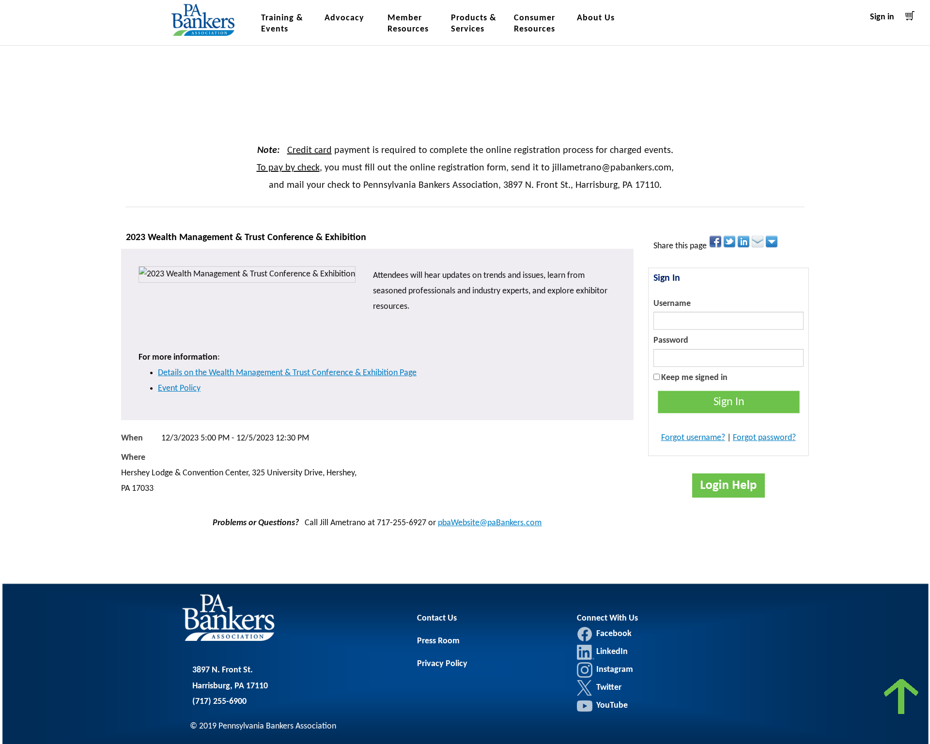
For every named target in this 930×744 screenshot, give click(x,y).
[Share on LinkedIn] (744, 241)
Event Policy (179, 388)
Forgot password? (764, 437)
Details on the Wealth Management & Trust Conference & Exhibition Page (287, 373)
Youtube (584, 706)
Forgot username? (693, 437)
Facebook (584, 634)
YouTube (612, 705)
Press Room (438, 641)
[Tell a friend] (758, 241)
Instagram (584, 670)
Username (672, 303)
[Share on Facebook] (716, 241)
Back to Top (902, 699)
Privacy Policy (442, 663)
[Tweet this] (730, 241)
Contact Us (437, 618)
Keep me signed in (694, 377)
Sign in (882, 17)
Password (670, 340)
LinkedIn (585, 652)
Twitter (584, 688)
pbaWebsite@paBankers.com (490, 523)
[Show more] (772, 241)
